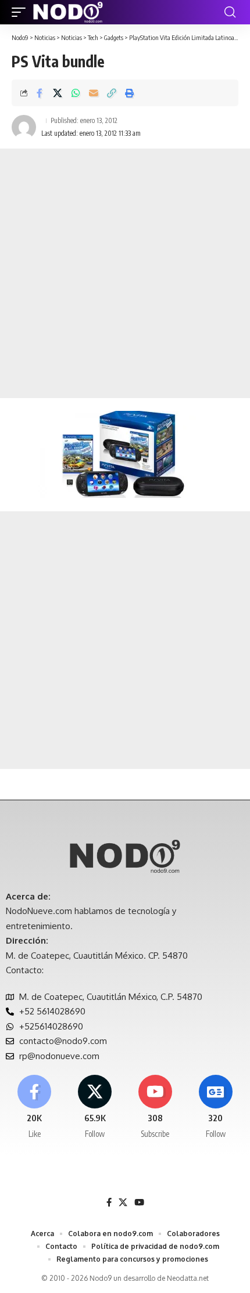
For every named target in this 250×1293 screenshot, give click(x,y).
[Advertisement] (125, 273)
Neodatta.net (188, 1278)
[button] (21, 12)
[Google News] (215, 1107)
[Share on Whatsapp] (75, 93)
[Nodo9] (68, 12)
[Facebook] (34, 1107)
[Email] (93, 93)
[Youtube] (155, 1107)
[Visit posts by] (24, 127)
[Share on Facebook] (39, 93)
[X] (95, 1107)
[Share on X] (57, 93)
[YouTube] (139, 1202)
